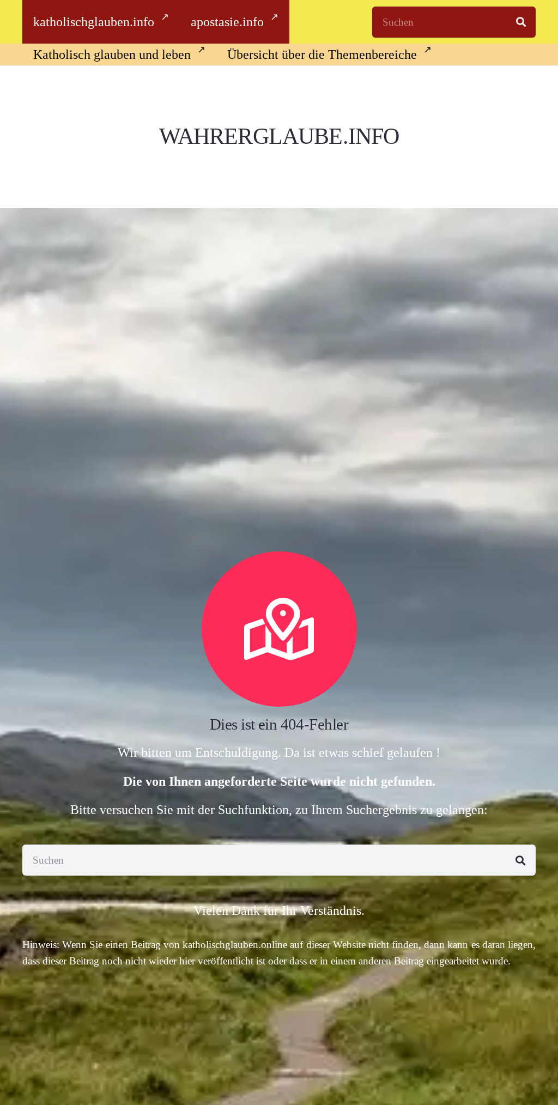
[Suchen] (521, 22)
